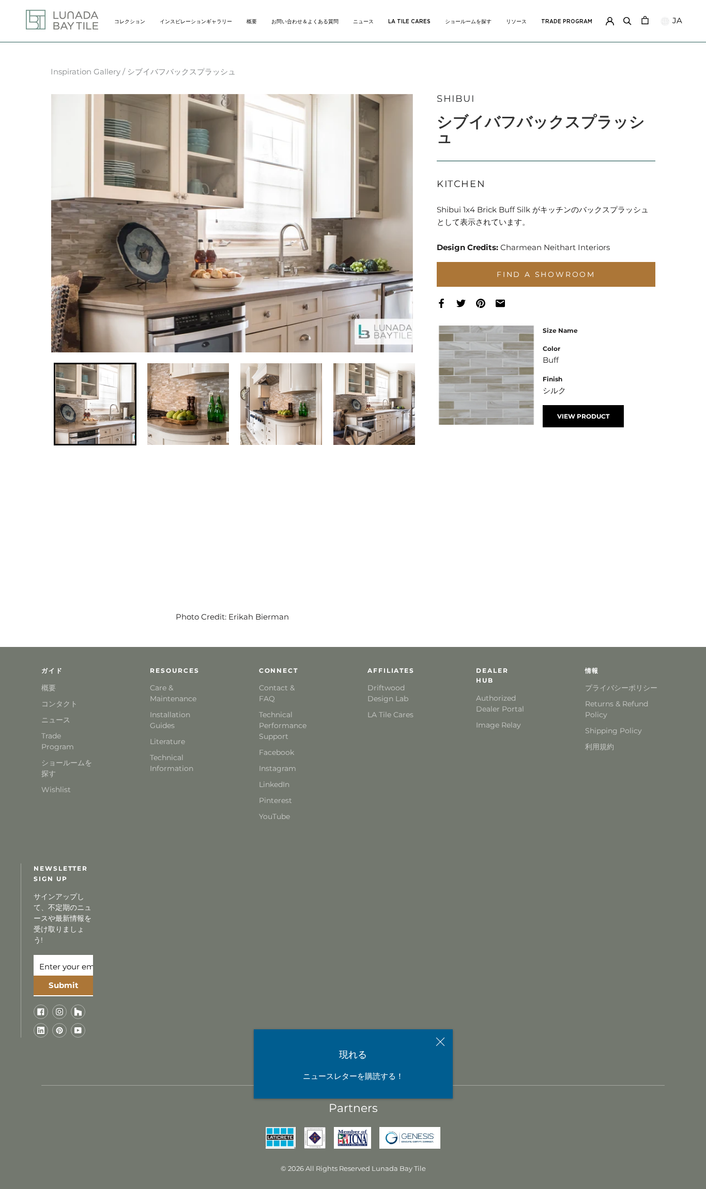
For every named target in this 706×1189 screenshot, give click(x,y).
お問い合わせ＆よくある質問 (305, 21)
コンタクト (59, 703)
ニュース (363, 21)
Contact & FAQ (277, 693)
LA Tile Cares (390, 714)
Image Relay (498, 725)
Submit (64, 985)
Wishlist (56, 789)
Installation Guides (170, 720)
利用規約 (599, 746)
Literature (167, 741)
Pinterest (275, 800)
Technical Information (171, 763)
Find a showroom (546, 274)
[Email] (505, 303)
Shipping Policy (613, 730)
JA (676, 20)
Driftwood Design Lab (387, 693)
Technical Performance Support (282, 725)
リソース (516, 21)
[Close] (440, 1041)
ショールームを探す (468, 21)
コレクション (129, 21)
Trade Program (566, 21)
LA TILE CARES (409, 21)
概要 (252, 21)
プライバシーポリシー (621, 687)
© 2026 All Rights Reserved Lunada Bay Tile (353, 1168)
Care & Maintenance (173, 693)
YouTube (274, 816)
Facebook (276, 752)
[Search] (627, 19)
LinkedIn (274, 784)
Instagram (277, 768)
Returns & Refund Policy (616, 709)
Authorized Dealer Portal (500, 703)
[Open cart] (645, 19)
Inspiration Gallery (85, 71)
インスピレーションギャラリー (196, 21)
